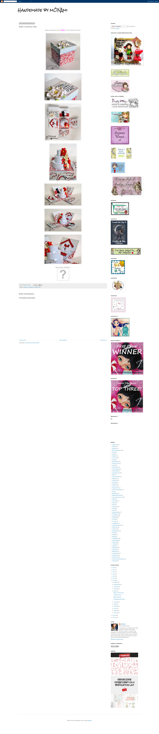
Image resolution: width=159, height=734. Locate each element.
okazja (113, 508)
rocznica (114, 521)
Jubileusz (114, 484)
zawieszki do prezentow (118, 559)
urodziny (114, 542)
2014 (113, 580)
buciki (113, 452)
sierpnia (116, 588)
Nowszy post (22, 340)
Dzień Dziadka (116, 469)
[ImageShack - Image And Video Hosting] (111, 419)
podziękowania (116, 512)
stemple (114, 529)
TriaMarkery (115, 538)
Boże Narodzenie (116, 450)
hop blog (114, 482)
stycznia (116, 612)
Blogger (90, 720)
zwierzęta (114, 560)
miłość (113, 502)
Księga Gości (115, 488)
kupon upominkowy (117, 489)
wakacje (114, 546)
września (116, 586)
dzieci (113, 465)
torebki (114, 536)
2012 (113, 617)
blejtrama (114, 448)
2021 (113, 569)
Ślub (40, 287)
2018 (113, 572)
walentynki (115, 547)
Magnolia (114, 493)
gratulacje (114, 478)
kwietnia (116, 606)
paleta (113, 510)
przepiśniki (115, 516)
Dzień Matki (115, 471)
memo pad (115, 501)
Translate (116, 28)
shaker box (115, 527)
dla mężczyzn (115, 463)
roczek (113, 519)
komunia (114, 486)
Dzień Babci (115, 467)
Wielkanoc (114, 551)
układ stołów (115, 540)
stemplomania (115, 531)
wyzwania (114, 555)
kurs (113, 491)
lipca (115, 591)
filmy (113, 474)
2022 (113, 567)
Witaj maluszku (117, 597)
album (113, 446)
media (113, 499)
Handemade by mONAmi (43, 10)
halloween (114, 480)
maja (115, 604)
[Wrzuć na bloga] (36, 285)
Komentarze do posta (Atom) (32, 342)
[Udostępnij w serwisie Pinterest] (41, 285)
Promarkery (115, 514)
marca (115, 608)
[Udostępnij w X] (38, 285)
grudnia (116, 582)
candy (113, 454)
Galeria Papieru (116, 476)
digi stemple (115, 461)
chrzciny (114, 457)
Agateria (25, 287)
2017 (113, 574)
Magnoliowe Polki (116, 495)
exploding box (31, 287)
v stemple (114, 544)
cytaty (113, 459)
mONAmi (123, 624)
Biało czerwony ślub (119, 592)
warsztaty (114, 549)
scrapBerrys (115, 523)
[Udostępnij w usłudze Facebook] (39, 285)
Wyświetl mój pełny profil (117, 639)
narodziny (114, 506)
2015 (113, 578)
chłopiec (114, 456)
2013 (113, 615)
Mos (113, 504)
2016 (113, 576)
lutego (115, 610)
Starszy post (103, 340)
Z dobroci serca (117, 595)
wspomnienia (115, 553)
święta (113, 534)
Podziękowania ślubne (119, 599)
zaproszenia (115, 557)
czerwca (116, 602)
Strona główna (63, 340)
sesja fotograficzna (117, 525)
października (117, 584)
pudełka (36, 287)
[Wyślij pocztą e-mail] (34, 285)
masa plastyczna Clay (117, 497)
